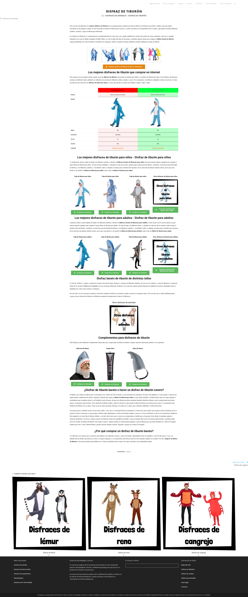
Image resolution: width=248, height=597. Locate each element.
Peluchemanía (18, 578)
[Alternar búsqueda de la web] (235, 3)
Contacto (184, 587)
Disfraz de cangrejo (199, 553)
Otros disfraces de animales (124, 302)
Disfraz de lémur (49, 553)
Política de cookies (187, 574)
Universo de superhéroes (22, 574)
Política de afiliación (188, 569)
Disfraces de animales (10, 18)
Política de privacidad (188, 578)
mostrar (128, 451)
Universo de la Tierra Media (23, 582)
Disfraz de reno (124, 553)
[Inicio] (103, 15)
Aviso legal (184, 582)
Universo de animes (20, 565)
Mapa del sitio (186, 565)
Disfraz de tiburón (137, 15)
